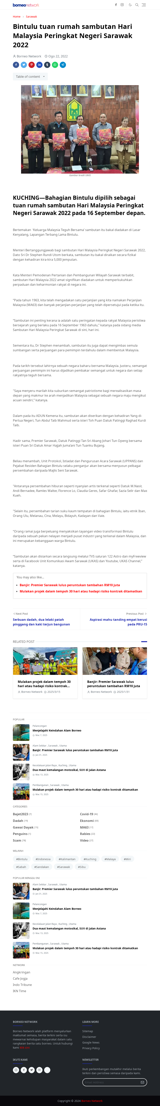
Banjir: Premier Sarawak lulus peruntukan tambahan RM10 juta (70, 585)
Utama (63, 745)
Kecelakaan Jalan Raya (45, 765)
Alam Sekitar (40, 745)
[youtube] (39, 1070)
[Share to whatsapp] (55, 65)
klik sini (25, 1047)
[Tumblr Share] (47, 65)
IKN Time (19, 991)
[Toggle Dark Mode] (130, 5)
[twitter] (31, 1070)
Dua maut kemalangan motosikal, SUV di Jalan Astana (69, 770)
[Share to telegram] (63, 65)
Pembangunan (41, 785)
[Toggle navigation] (143, 5)
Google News (91, 1042)
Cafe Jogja (20, 978)
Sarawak (53, 745)
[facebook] (116, 5)
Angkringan (21, 972)
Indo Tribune (22, 985)
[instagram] (122, 5)
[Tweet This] (24, 65)
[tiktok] (47, 1070)
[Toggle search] (136, 4)
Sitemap (87, 1031)
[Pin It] (31, 65)
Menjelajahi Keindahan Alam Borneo (57, 730)
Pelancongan (40, 726)
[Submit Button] (142, 1082)
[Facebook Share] (16, 65)
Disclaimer (89, 1037)
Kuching (63, 765)
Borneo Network (91, 1101)
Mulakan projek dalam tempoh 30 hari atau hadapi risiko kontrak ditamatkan (81, 591)
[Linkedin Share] (39, 65)
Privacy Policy (91, 1048)
